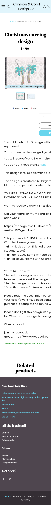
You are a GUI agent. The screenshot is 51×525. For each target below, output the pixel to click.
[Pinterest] (9, 479)
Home (13, 21)
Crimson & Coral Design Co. (26, 6)
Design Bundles (9, 462)
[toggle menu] (3, 7)
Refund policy (8, 440)
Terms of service (10, 436)
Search (5, 432)
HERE (43, 165)
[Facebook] (3, 479)
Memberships (8, 459)
